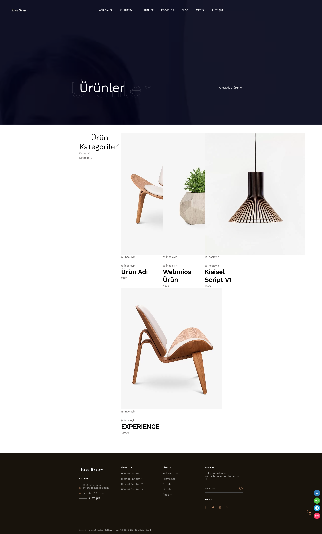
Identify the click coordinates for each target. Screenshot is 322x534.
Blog (185, 10)
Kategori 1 (85, 153)
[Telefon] (317, 493)
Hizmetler (169, 478)
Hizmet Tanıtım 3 (132, 489)
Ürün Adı (134, 272)
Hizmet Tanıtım (130, 473)
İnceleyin (129, 265)
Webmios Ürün (177, 275)
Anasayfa (106, 10)
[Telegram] (317, 508)
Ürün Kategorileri (99, 142)
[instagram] (317, 516)
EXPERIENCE (140, 426)
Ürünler (238, 87)
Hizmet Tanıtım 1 (131, 478)
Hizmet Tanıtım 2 (132, 484)
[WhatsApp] (317, 500)
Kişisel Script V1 (218, 275)
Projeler (167, 484)
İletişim (217, 10)
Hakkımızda (170, 473)
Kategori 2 (85, 157)
